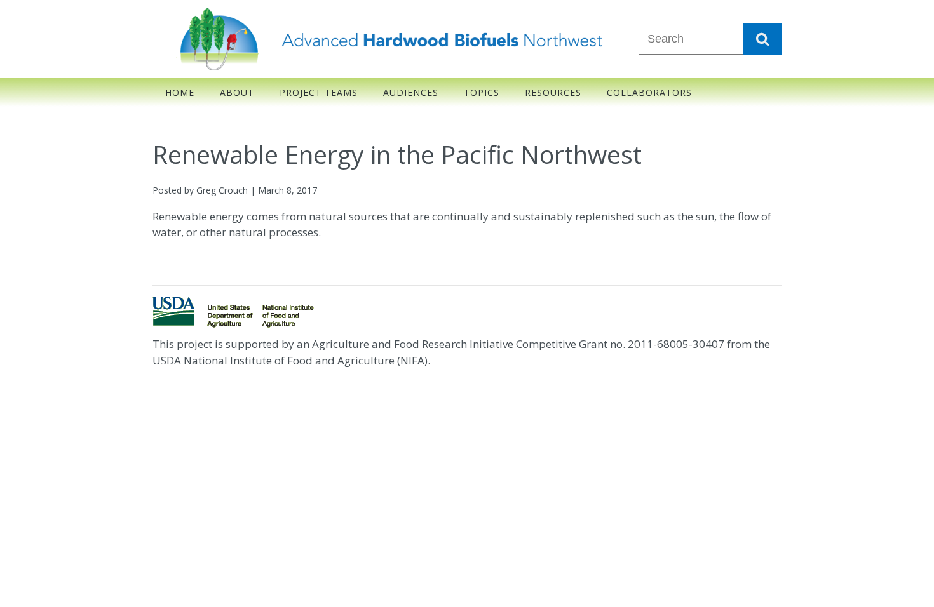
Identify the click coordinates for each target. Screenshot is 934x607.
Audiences (410, 92)
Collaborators (649, 92)
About (237, 92)
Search (762, 39)
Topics (481, 92)
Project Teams (319, 92)
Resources (553, 92)
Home (179, 92)
